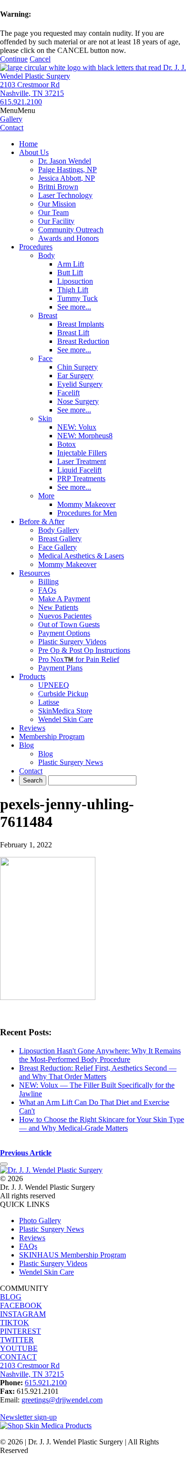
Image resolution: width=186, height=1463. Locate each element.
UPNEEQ (53, 685)
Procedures (35, 247)
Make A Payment (64, 599)
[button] (17, 110)
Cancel (40, 59)
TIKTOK (14, 1323)
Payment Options (64, 633)
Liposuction (75, 281)
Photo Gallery (40, 1220)
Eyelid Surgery (80, 384)
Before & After (41, 521)
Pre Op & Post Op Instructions (84, 650)
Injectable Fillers (82, 453)
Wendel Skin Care (65, 719)
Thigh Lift (72, 290)
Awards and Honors (68, 238)
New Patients (58, 607)
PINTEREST (20, 1331)
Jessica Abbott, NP (66, 178)
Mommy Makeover (86, 504)
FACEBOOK (21, 1305)
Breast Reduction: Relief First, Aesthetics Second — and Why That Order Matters (97, 1072)
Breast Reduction (83, 341)
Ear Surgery (75, 375)
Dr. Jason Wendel (64, 161)
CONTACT (18, 1357)
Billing (48, 581)
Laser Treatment (81, 461)
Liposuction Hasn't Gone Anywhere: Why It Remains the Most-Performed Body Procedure (100, 1055)
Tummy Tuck (77, 298)
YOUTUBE (19, 1348)
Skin (45, 418)
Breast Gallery (60, 539)
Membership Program (51, 736)
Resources (34, 573)
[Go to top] (4, 1164)
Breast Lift (73, 333)
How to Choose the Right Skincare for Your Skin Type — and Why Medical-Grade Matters (101, 1123)
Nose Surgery (78, 401)
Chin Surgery (77, 367)
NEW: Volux (76, 427)
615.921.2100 (21, 102)
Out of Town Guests (69, 624)
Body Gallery (58, 530)
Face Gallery (57, 547)
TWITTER (17, 1340)
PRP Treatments (81, 478)
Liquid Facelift (79, 470)
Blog (26, 745)
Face (45, 358)
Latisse (48, 702)
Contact (30, 771)
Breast (47, 315)
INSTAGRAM (23, 1314)
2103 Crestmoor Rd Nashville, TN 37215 (32, 89)
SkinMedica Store (65, 711)
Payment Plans (60, 668)
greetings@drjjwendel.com (62, 1400)
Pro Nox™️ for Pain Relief (78, 659)
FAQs (47, 590)
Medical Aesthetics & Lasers (81, 556)
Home (28, 144)
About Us (34, 152)
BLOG (10, 1297)
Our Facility (56, 221)
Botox (66, 444)
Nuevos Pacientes (65, 616)
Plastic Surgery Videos (72, 642)
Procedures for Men (87, 513)
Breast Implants (80, 324)
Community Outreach (70, 230)
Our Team (53, 212)
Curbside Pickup (63, 694)
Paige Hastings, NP (67, 169)
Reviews (32, 728)
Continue (14, 59)
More (46, 496)
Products (32, 676)
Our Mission (57, 204)
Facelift (68, 393)
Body (46, 255)
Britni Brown (58, 187)
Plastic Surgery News (70, 762)
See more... (74, 307)
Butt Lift (70, 272)
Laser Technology (65, 195)
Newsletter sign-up (28, 1417)
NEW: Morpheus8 (85, 436)
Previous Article (26, 1153)
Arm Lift (70, 264)
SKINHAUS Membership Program (72, 1255)
